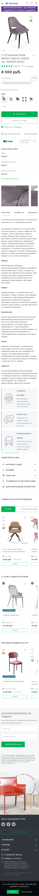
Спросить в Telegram (13, 127)
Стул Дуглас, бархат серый (11, 615)
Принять (13, 892)
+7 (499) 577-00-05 (13, 855)
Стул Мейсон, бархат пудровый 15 (13, 681)
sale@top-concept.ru (13, 858)
